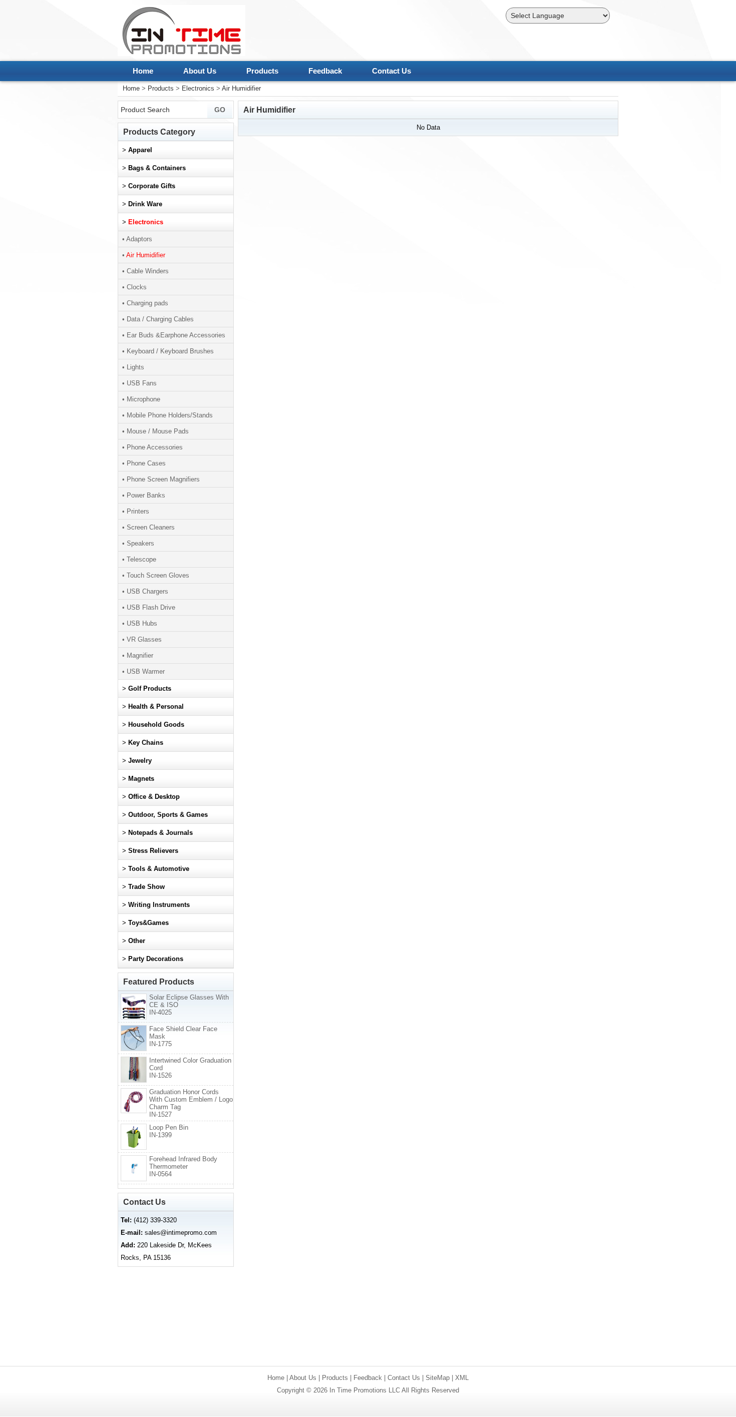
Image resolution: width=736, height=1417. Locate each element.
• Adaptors (137, 239)
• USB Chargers (145, 591)
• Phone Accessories (152, 447)
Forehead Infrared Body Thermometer (183, 1166)
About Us (199, 71)
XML (462, 1377)
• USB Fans (139, 383)
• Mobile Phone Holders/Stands (167, 415)
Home (143, 71)
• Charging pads (145, 303)
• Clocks (134, 287)
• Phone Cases (144, 463)
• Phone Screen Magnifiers (161, 479)
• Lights (133, 367)
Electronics (198, 88)
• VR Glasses (142, 639)
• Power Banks (143, 495)
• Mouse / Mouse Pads (155, 431)
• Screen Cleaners (148, 527)
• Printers (135, 511)
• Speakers (138, 543)
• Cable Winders (145, 271)
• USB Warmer (143, 671)
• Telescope (139, 559)
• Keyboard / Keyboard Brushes (168, 351)
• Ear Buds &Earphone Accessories (173, 335)
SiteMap (438, 1377)
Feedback (325, 71)
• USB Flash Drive (148, 607)
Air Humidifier (241, 88)
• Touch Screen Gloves (155, 575)
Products (262, 71)
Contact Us (391, 71)
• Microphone (141, 399)
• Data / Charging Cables (158, 319)
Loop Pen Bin (168, 1131)
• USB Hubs (139, 623)
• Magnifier (137, 655)
